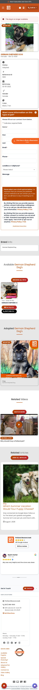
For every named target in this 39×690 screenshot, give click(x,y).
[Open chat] (34, 685)
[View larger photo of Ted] (15, 284)
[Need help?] (4, 685)
